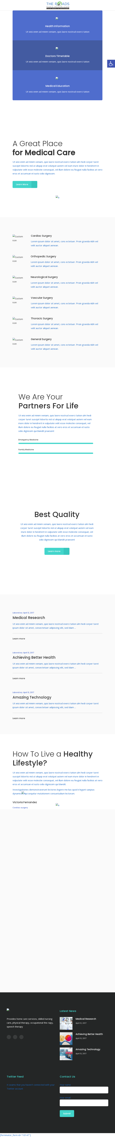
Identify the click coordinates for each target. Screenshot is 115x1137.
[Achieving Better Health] (66, 1038)
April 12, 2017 (28, 612)
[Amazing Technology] (66, 1053)
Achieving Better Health (34, 657)
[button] (111, 64)
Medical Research (29, 617)
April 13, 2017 (28, 652)
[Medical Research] (66, 1023)
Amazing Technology (32, 697)
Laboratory (17, 612)
